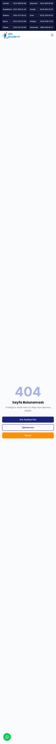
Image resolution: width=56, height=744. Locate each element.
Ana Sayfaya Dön (28, 419)
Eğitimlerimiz (28, 427)
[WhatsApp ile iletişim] (7, 737)
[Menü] (52, 35)
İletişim (28, 435)
